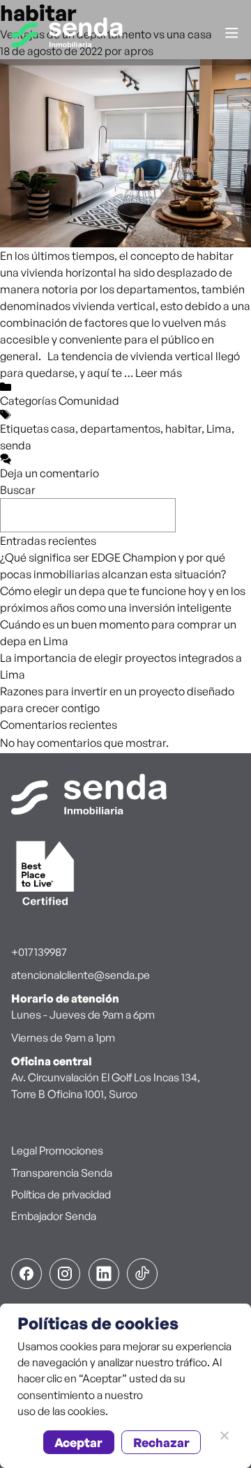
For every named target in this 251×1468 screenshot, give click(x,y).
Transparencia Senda (61, 1173)
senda (15, 445)
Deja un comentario (49, 473)
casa (63, 428)
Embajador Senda (53, 1216)
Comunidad (89, 401)
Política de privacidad (61, 1194)
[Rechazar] (224, 1435)
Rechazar (161, 1442)
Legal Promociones (57, 1150)
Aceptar (78, 1442)
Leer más (158, 373)
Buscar (18, 490)
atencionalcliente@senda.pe (80, 975)
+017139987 (39, 952)
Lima (218, 428)
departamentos (120, 428)
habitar (183, 428)
